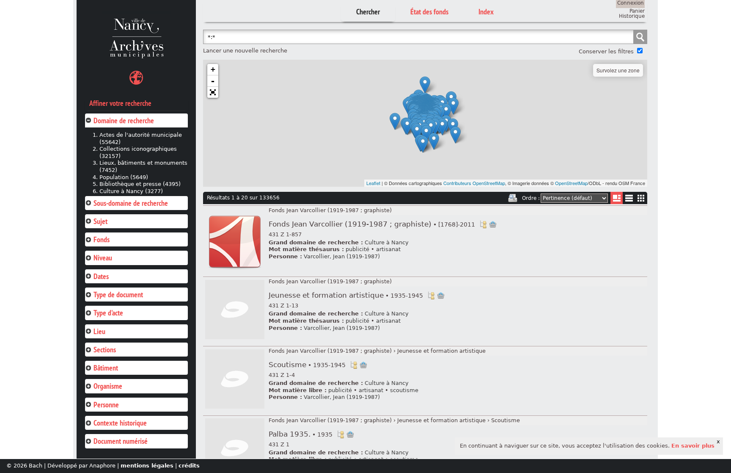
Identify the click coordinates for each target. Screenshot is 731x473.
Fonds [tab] (101, 239)
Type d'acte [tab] (108, 313)
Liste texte (629, 199)
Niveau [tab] (102, 258)
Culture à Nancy (387, 242)
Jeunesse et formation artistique (346, 295)
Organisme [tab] (107, 386)
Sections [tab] (104, 349)
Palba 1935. (301, 434)
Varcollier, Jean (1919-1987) (342, 256)
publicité (357, 249)
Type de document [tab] (118, 294)
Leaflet (373, 183)
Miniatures (641, 198)
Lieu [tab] (99, 331)
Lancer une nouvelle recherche (245, 50)
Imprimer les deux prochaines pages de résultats (513, 198)
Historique (632, 16)
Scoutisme (307, 365)
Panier (637, 11)
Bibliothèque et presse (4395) (140, 184)
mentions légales (147, 465)
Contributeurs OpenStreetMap (474, 183)
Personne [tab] (106, 404)
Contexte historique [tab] (120, 423)
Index (486, 12)
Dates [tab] (101, 276)
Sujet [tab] (100, 221)
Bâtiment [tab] (105, 368)
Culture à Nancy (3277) (131, 191)
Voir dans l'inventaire (483, 224)
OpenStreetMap (571, 183)
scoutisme (404, 390)
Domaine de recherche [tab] (123, 120)
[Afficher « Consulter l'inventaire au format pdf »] (235, 270)
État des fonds (429, 12)
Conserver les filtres (606, 51)
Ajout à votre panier (493, 224)
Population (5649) (123, 177)
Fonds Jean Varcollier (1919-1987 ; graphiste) (330, 210)
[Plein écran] (212, 92)
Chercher (368, 12)
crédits (189, 465)
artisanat (388, 249)
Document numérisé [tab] (120, 441)
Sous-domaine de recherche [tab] (130, 203)
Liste (616, 198)
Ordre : (531, 198)
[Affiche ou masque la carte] (136, 79)
